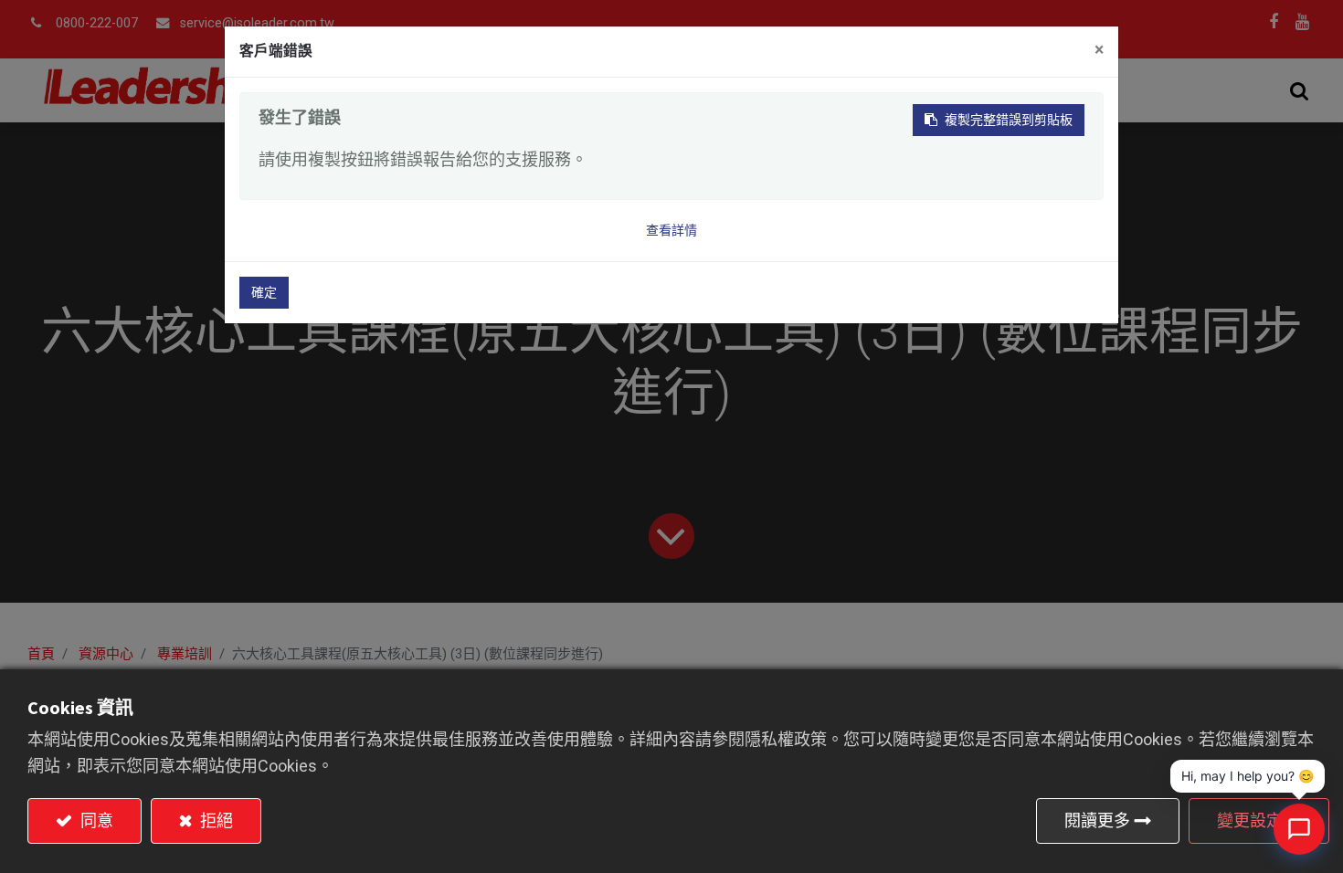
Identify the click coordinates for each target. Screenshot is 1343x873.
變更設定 (1250, 820)
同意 (95, 820)
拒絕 (214, 820)
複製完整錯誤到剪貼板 (1009, 119)
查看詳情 (671, 230)
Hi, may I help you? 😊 (1247, 776)
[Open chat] (1299, 829)
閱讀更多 (1097, 820)
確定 (264, 292)
